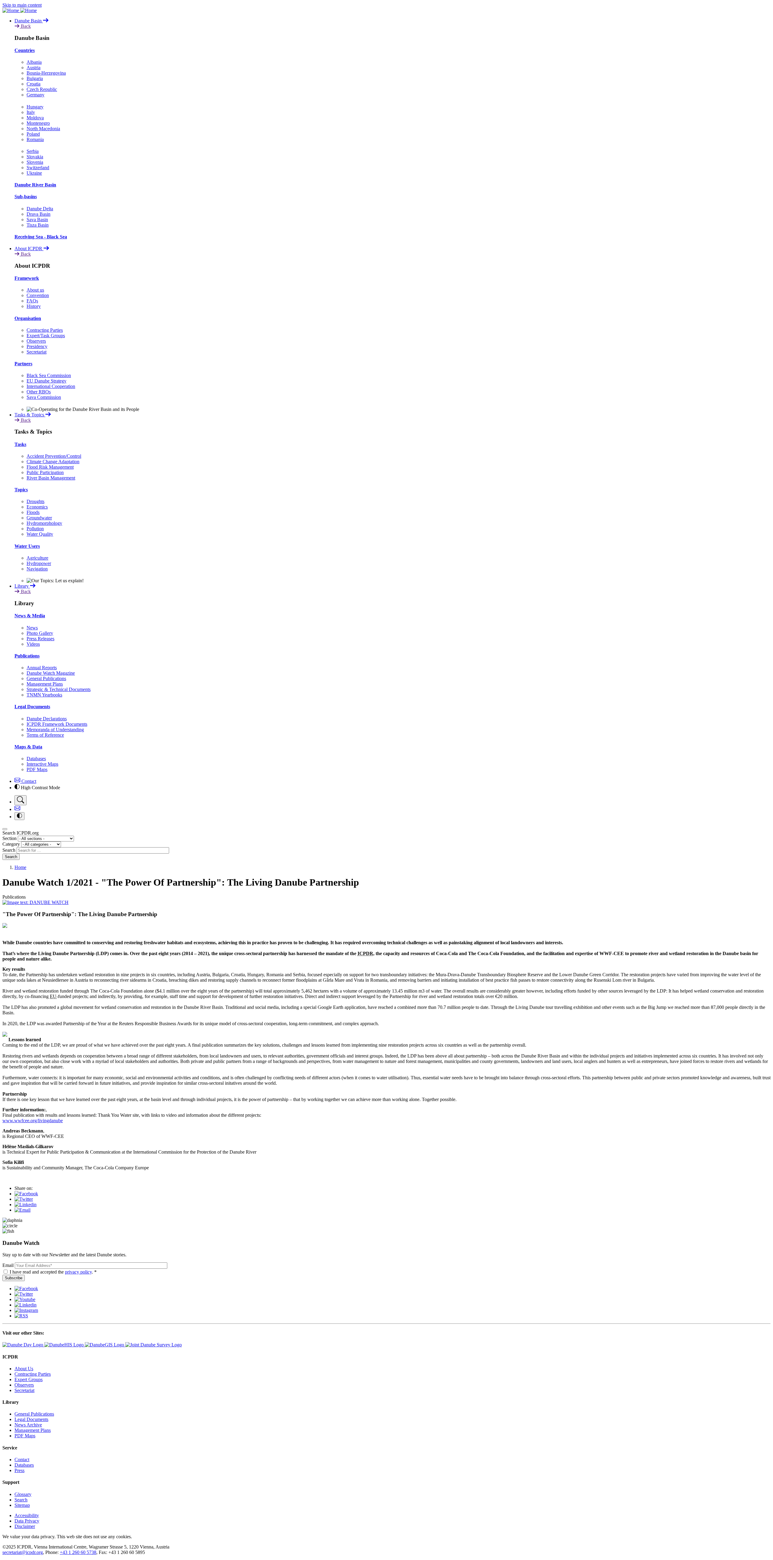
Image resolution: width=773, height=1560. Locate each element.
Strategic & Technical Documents (59, 689)
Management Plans (45, 683)
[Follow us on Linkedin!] (25, 1304)
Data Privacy (26, 1520)
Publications (27, 655)
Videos (33, 644)
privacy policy (78, 1271)
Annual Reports (42, 667)
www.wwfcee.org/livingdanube (32, 1120)
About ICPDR (28, 248)
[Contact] (17, 809)
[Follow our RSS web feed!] (21, 1315)
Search (8, 850)
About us (35, 289)
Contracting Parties (45, 330)
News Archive (28, 1424)
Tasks (20, 444)
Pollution (35, 528)
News (32, 627)
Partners (23, 363)
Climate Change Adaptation (53, 461)
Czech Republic (42, 89)
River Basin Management (51, 477)
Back (25, 26)
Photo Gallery (40, 633)
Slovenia (35, 162)
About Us (23, 1368)
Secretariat (37, 351)
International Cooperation (51, 386)
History (34, 306)
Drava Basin (38, 214)
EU (53, 996)
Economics (37, 506)
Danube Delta (40, 208)
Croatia (33, 83)
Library (22, 586)
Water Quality (40, 534)
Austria (33, 67)
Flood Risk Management (50, 467)
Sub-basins (25, 196)
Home (20, 867)
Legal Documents (32, 706)
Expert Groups (28, 1379)
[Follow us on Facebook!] (26, 1288)
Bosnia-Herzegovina (46, 73)
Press (19, 1470)
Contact (28, 781)
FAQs (32, 300)
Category (11, 844)
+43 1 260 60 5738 (78, 1552)
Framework (26, 278)
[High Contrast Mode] (19, 816)
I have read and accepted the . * (53, 1271)
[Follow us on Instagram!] (26, 1310)
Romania (35, 139)
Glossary (22, 1494)
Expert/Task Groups (46, 335)
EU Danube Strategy (46, 380)
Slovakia (35, 156)
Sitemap (22, 1505)
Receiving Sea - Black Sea (40, 236)
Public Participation (45, 472)
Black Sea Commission (49, 375)
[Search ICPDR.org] (20, 800)
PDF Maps (37, 769)
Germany (35, 94)
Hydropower (39, 563)
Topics (21, 489)
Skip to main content (22, 5)
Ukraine (34, 173)
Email (8, 1265)
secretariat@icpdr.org (22, 1552)
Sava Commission (44, 397)
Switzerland (38, 167)
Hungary (35, 106)
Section (9, 838)
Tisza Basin (38, 225)
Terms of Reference (45, 735)
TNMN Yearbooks (44, 694)
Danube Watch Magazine (51, 673)
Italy (31, 112)
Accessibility (26, 1515)
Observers (36, 341)
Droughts (35, 501)
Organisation (27, 318)
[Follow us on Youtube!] (24, 1299)
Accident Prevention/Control (54, 456)
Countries (24, 50)
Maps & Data (28, 746)
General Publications (46, 678)
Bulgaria (35, 78)
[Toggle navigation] (4, 829)
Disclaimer (24, 1526)
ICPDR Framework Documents (57, 724)
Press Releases (40, 638)
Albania (34, 62)
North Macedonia (43, 128)
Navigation (37, 568)
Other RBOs (39, 391)
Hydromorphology (44, 523)
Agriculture (37, 557)
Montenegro (38, 123)
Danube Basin (28, 20)
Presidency (37, 346)
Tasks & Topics (29, 414)
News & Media (29, 615)
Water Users (27, 546)
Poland (33, 134)
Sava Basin (37, 219)
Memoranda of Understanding (55, 729)
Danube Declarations (47, 718)
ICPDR (365, 953)
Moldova (35, 117)
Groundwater (39, 517)
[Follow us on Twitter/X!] (23, 1294)
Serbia (33, 151)
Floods (33, 512)
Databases (36, 758)
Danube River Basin (35, 184)
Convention (38, 295)
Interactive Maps (42, 764)
